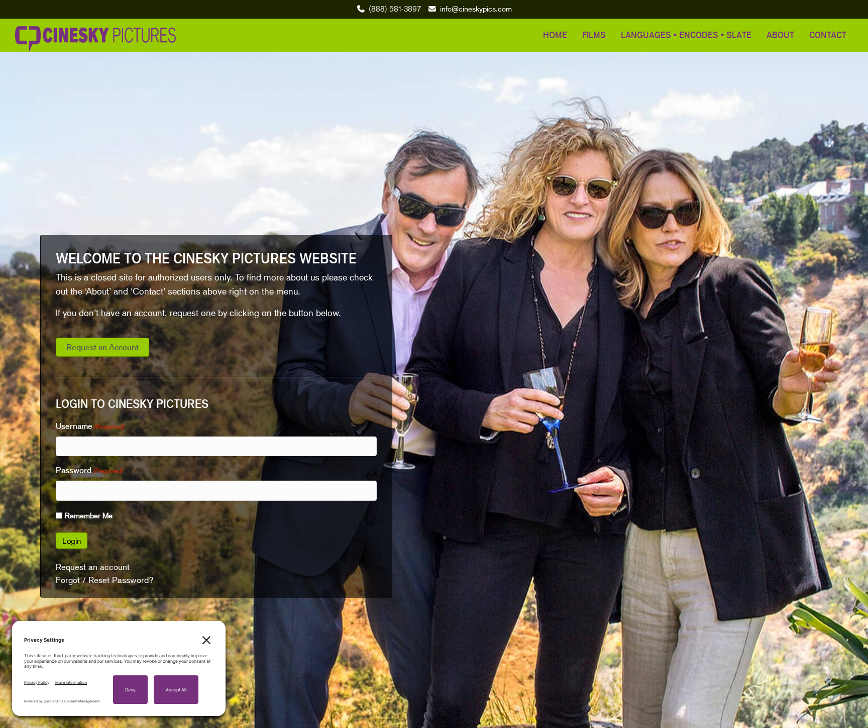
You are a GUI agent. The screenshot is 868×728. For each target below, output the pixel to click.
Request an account (93, 567)
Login (71, 540)
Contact (827, 34)
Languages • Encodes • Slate (686, 34)
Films (594, 34)
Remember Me (89, 515)
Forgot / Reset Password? (105, 580)
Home (555, 34)
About (780, 34)
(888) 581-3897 (395, 8)
